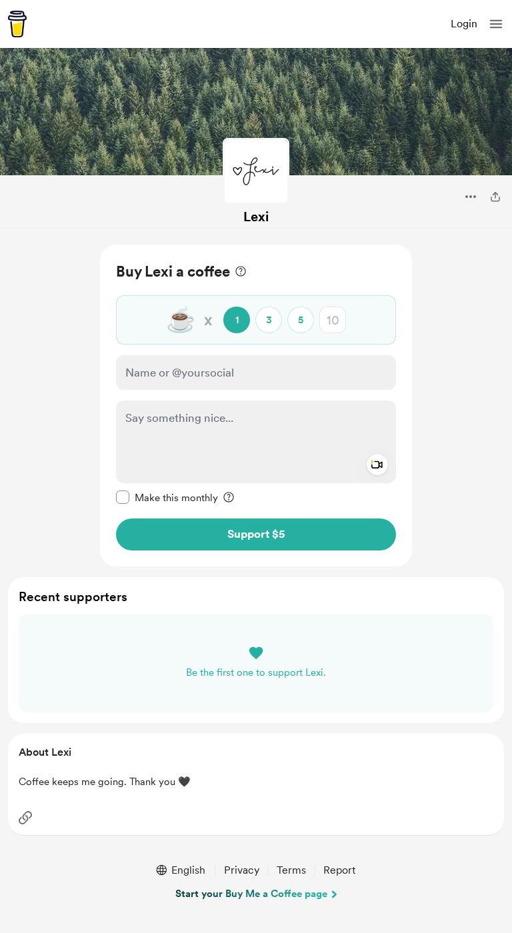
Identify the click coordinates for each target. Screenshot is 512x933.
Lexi (256, 217)
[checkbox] (167, 497)
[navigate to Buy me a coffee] (17, 24)
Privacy (241, 870)
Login (464, 23)
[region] (256, 405)
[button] (496, 24)
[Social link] (25, 817)
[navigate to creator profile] (256, 171)
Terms (291, 870)
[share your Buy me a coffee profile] (495, 196)
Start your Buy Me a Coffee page (251, 894)
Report (339, 870)
